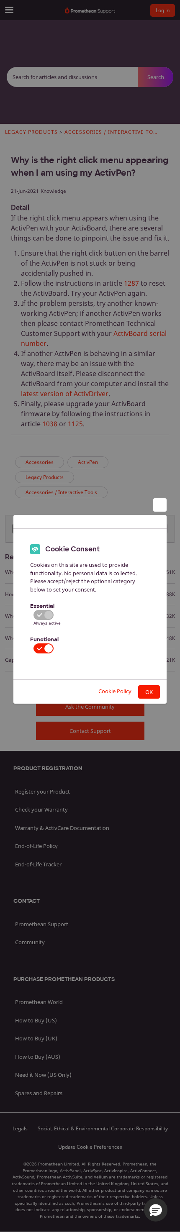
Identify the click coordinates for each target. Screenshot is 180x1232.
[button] (155, 1210)
